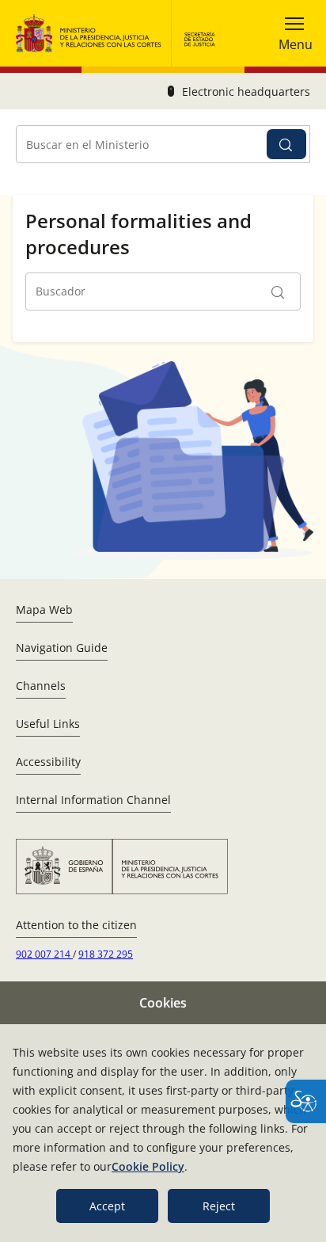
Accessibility (48, 761)
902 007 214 (44, 954)
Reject (219, 1205)
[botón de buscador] (286, 144)
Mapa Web (44, 609)
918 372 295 (105, 954)
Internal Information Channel (93, 799)
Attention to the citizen (76, 924)
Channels (41, 685)
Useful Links (48, 723)
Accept (107, 1205)
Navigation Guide (62, 647)
